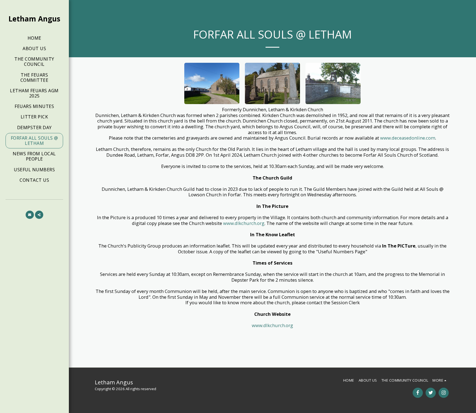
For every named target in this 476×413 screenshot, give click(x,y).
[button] (30, 215)
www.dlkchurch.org (243, 223)
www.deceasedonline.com (407, 138)
